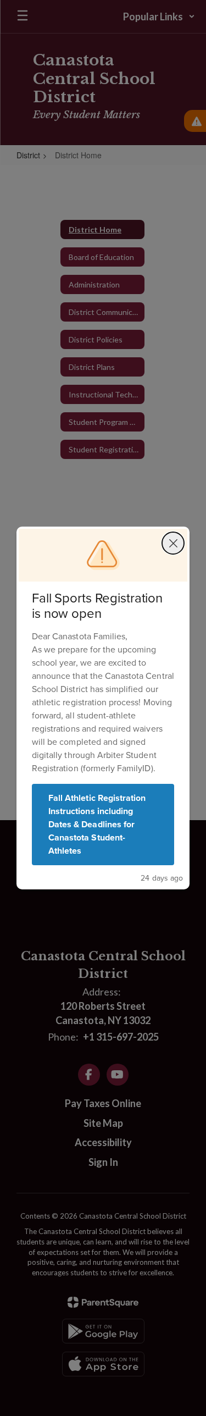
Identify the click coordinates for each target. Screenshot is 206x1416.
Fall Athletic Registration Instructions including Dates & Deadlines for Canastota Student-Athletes (97, 824)
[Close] (173, 543)
